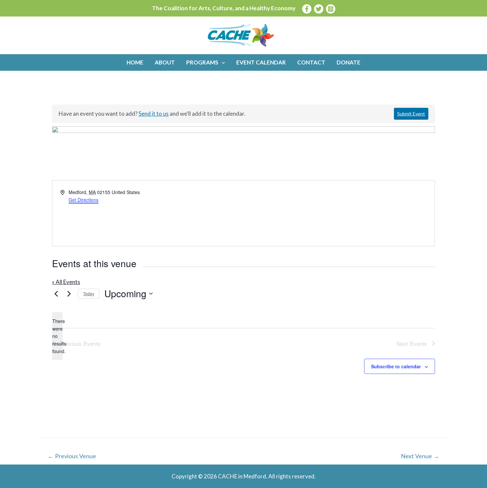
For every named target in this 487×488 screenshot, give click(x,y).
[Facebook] (306, 9)
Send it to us (153, 113)
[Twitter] (318, 9)
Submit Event (411, 113)
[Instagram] (330, 9)
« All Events (66, 281)
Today (88, 293)
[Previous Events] (56, 294)
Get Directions (83, 199)
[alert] (57, 336)
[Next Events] (69, 294)
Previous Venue (72, 456)
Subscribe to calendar (396, 366)
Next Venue (420, 456)
